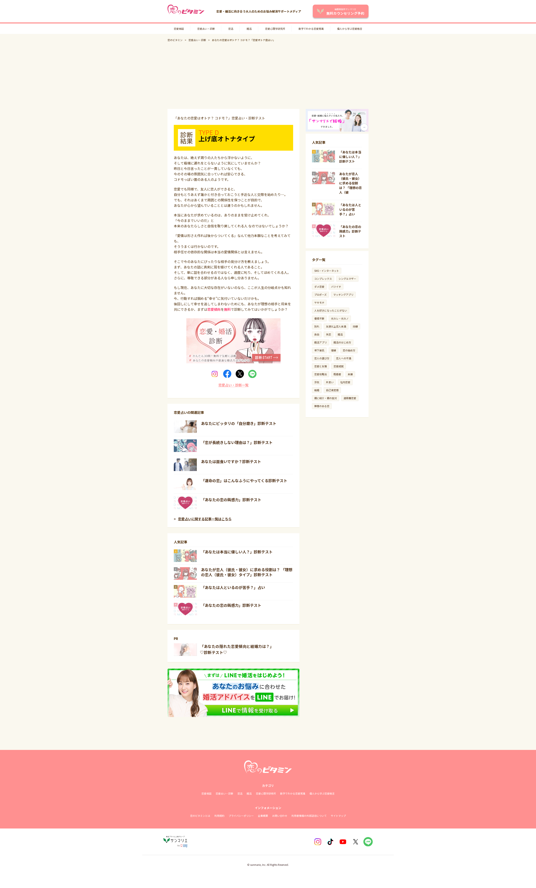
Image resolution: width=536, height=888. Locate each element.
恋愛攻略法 (320, 374)
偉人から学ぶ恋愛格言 (349, 28)
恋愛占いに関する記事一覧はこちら (205, 518)
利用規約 (219, 815)
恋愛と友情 (320, 366)
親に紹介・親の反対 (325, 398)
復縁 (333, 350)
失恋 (328, 334)
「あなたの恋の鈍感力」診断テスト (231, 499)
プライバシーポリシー (241, 815)
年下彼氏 (319, 350)
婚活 (249, 28)
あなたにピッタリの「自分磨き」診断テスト (238, 423)
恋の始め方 (349, 350)
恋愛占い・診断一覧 (233, 385)
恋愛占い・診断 (206, 28)
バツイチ (336, 286)
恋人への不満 (343, 358)
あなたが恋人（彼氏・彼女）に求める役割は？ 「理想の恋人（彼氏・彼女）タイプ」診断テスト (246, 572)
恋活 (230, 28)
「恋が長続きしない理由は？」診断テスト (237, 442)
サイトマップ (338, 815)
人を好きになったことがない (330, 310)
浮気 (316, 382)
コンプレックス (323, 278)
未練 (350, 374)
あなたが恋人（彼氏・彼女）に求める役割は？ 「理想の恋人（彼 (350, 183)
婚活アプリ (320, 342)
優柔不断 (319, 318)
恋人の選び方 (321, 358)
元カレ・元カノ (340, 318)
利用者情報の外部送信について (309, 815)
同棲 (355, 326)
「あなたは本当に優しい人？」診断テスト (237, 551)
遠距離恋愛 (350, 398)
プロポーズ (320, 294)
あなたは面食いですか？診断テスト (231, 461)
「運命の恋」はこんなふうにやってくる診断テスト (244, 480)
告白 (316, 334)
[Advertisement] (268, 75)
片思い (330, 382)
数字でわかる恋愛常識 (311, 28)
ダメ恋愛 (319, 286)
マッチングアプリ (343, 294)
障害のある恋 (321, 406)
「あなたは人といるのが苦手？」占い (233, 587)
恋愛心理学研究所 (275, 28)
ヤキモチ (319, 302)
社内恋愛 (345, 382)
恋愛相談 (179, 28)
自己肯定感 (332, 390)
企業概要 (263, 815)
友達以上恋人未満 (336, 326)
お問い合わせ (279, 815)
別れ (316, 326)
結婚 (316, 390)
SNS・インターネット (326, 270)
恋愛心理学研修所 (266, 793)
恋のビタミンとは (200, 815)
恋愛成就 (339, 366)
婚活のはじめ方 (342, 342)
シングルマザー (347, 278)
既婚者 (337, 374)
